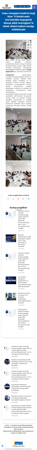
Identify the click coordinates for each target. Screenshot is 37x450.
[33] (18, 174)
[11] (18, 121)
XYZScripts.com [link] (28, 449)
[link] (34, 7)
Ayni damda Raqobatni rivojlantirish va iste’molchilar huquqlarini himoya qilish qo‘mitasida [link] (24, 281)
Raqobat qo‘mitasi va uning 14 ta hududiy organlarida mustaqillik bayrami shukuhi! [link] (24, 298)
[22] (18, 147)
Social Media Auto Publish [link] (11, 449)
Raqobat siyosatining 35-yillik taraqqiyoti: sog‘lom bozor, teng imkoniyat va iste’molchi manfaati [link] (24, 240)
